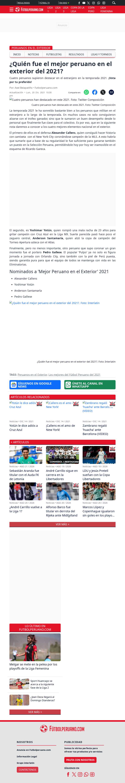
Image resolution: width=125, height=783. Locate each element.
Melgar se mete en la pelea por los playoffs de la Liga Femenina (33, 666)
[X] (88, 2)
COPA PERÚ (91, 9)
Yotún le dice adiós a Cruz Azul (23, 428)
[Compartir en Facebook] (94, 92)
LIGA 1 (50, 9)
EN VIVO (63, 2)
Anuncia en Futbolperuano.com (34, 749)
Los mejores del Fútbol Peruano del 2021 (74, 374)
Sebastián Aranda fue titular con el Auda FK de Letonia (24, 475)
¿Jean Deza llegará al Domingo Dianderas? (42, 698)
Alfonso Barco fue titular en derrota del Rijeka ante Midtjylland (61, 511)
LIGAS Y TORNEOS (101, 54)
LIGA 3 (65, 9)
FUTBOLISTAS (54, 54)
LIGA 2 (58, 9)
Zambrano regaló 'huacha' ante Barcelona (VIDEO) (95, 430)
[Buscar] (114, 2)
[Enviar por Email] (111, 92)
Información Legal (27, 756)
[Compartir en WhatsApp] (86, 92)
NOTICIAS (33, 54)
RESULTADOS (24, 2)
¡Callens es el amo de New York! (60, 428)
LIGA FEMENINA (106, 9)
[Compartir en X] (103, 92)
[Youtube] (83, 2)
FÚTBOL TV (45, 2)
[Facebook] (79, 2)
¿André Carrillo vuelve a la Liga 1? (25, 509)
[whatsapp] (86, 773)
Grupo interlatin (25, 762)
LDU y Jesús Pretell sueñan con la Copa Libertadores (96, 475)
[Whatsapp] (98, 2)
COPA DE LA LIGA (77, 9)
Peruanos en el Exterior (31, 48)
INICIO (17, 54)
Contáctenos (27, 769)
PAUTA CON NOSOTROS (80, 760)
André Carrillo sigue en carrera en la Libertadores (62, 475)
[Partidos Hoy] (103, 2)
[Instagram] (93, 2)
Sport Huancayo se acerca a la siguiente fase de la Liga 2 (42, 684)
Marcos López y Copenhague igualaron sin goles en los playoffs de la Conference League (99, 515)
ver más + (35, 712)
